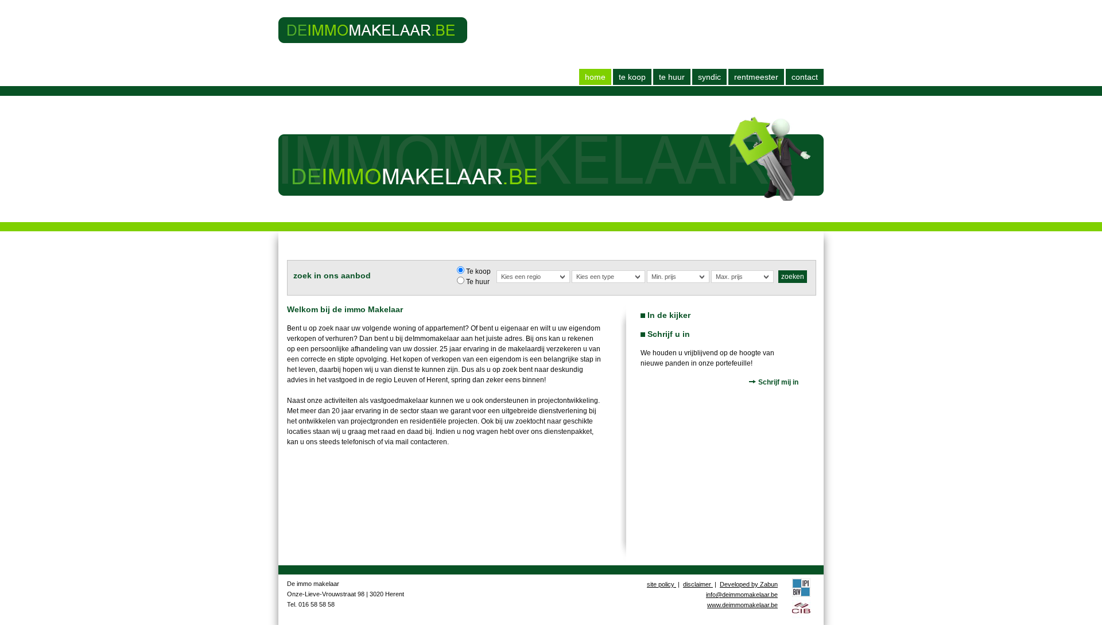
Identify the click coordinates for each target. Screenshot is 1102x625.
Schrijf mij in (777, 382)
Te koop (632, 76)
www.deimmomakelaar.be (742, 604)
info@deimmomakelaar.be (742, 594)
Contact (804, 76)
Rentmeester (756, 76)
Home (595, 76)
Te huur (672, 76)
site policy (661, 584)
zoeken (792, 277)
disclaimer (698, 584)
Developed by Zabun (749, 584)
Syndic (709, 76)
